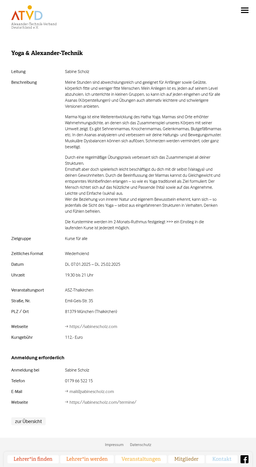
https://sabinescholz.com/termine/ (103, 402)
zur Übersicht (28, 421)
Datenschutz (140, 444)
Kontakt (222, 459)
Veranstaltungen (141, 459)
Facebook (244, 459)
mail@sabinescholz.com (92, 391)
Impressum (114, 444)
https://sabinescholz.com (93, 326)
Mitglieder (186, 459)
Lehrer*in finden (33, 459)
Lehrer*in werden (87, 459)
